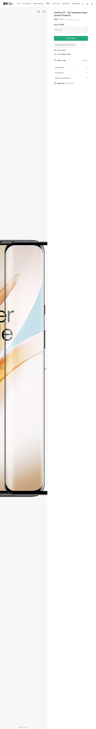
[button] (71, 67)
